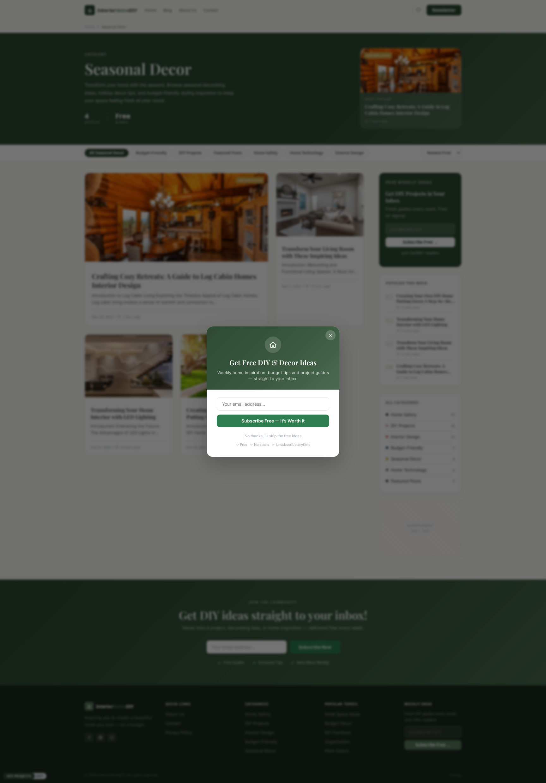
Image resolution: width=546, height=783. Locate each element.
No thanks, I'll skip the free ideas (273, 436)
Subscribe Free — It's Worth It (273, 420)
